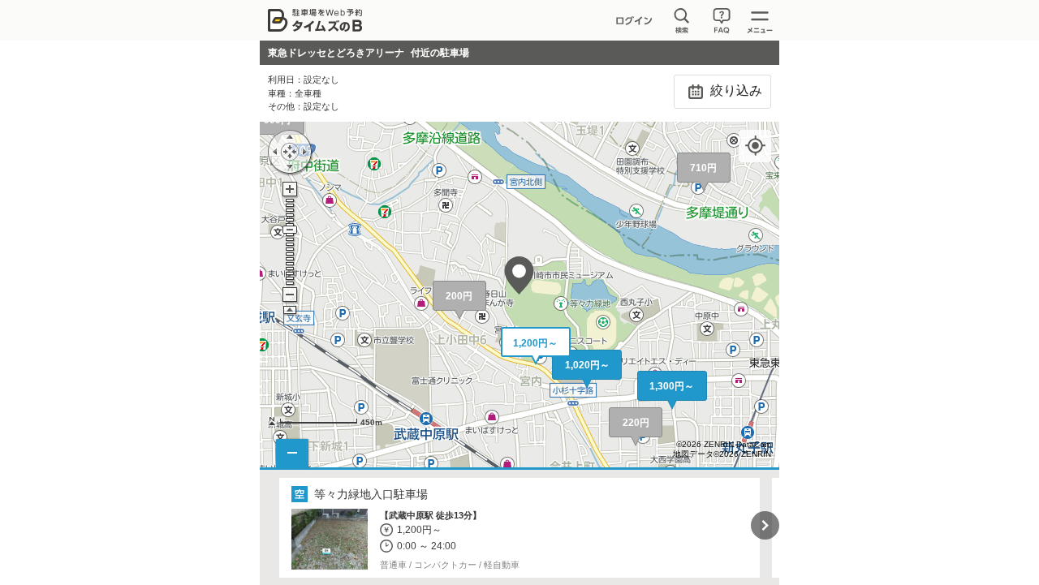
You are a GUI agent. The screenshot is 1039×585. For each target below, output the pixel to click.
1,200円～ (535, 343)
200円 (459, 296)
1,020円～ (587, 365)
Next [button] (765, 525)
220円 (636, 422)
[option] (520, 528)
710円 (703, 168)
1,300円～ (671, 386)
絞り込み (734, 90)
